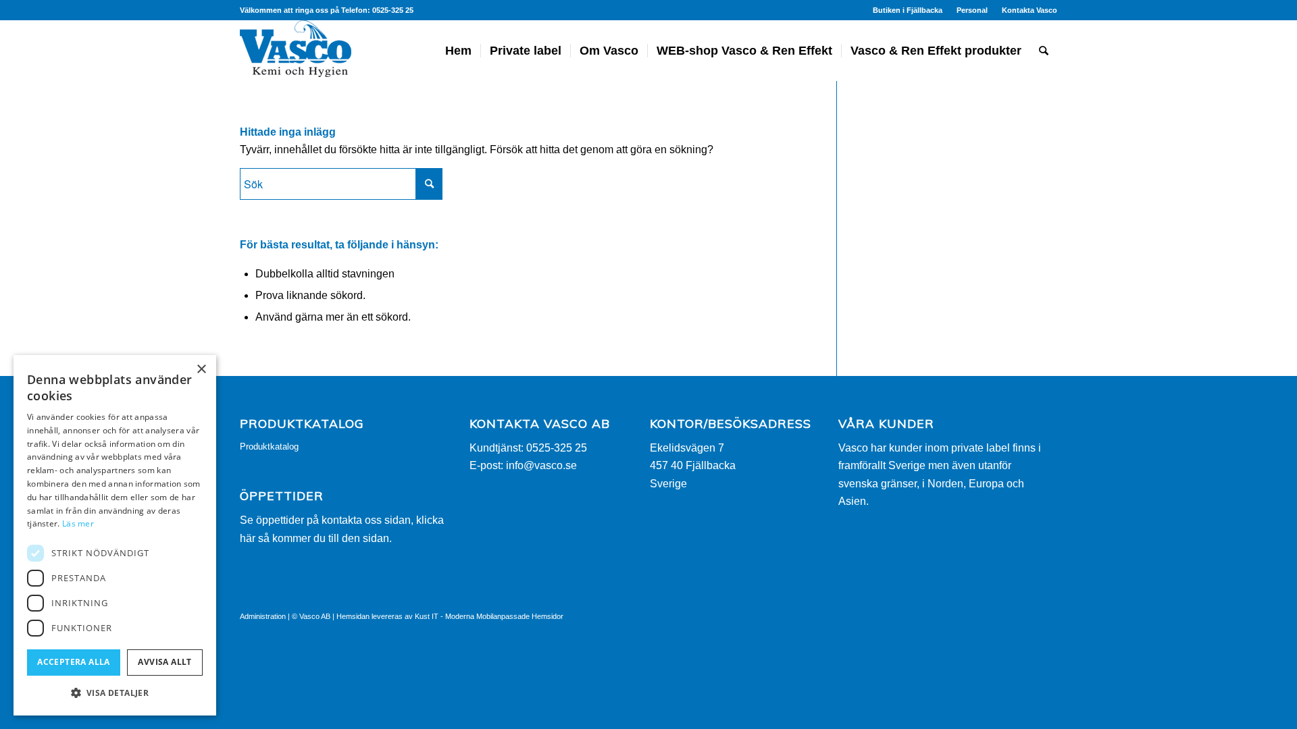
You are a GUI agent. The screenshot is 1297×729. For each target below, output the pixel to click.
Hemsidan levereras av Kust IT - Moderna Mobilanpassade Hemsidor (449, 616)
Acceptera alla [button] (73, 662)
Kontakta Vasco (1029, 10)
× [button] (201, 369)
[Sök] (1043, 50)
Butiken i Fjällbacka (907, 10)
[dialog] (115, 535)
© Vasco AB (311, 616)
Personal (972, 10)
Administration (263, 616)
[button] (115, 693)
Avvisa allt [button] (164, 662)
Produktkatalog (269, 446)
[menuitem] (908, 10)
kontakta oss (352, 520)
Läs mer (78, 523)
